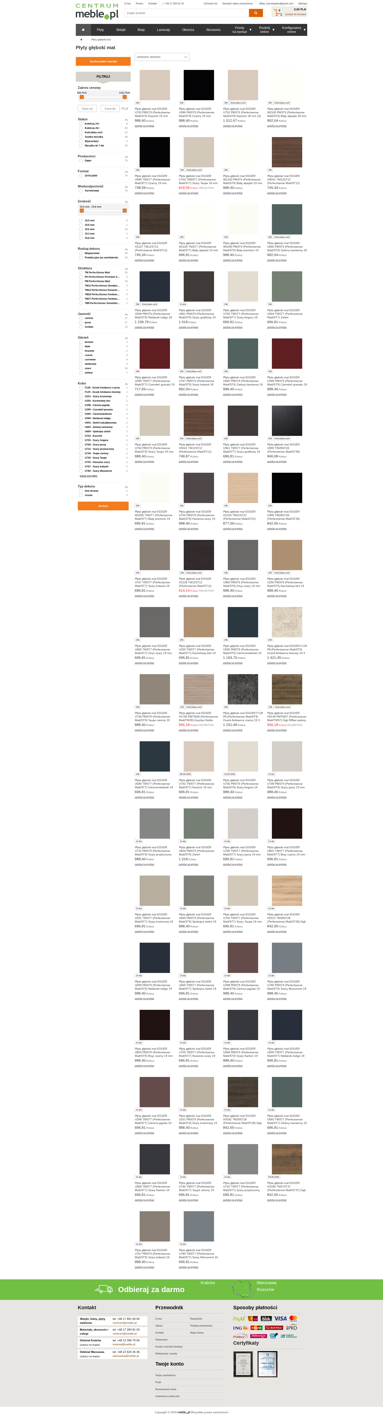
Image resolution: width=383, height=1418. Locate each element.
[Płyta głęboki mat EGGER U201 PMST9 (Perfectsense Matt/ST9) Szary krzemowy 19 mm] (199, 1092)
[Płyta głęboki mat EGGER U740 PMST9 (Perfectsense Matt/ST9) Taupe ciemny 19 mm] (155, 689)
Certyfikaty (246, 1343)
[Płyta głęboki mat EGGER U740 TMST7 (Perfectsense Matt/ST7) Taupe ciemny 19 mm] (199, 1159)
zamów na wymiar (144, 126)
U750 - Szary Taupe (96, 457)
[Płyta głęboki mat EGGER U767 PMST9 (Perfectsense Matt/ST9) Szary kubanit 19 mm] (155, 1226)
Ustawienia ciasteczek (167, 1396)
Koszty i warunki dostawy (169, 1346)
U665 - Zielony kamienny (99, 427)
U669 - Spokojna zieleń (98, 431)
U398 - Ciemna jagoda (97, 405)
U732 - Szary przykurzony (99, 449)
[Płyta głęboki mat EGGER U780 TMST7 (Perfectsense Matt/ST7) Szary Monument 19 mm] (199, 1226)
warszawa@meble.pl (126, 1355)
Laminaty (163, 29)
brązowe (89, 350)
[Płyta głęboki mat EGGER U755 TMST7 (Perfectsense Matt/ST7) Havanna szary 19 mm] (199, 1025)
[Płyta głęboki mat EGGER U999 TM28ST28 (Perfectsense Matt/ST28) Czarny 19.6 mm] (287, 488)
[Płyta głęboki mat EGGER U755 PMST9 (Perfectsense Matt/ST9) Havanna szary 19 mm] (199, 488)
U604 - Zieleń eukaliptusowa (100, 422)
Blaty (141, 29)
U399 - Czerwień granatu (99, 409)
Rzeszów (265, 1289)
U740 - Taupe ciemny (97, 453)
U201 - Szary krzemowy (98, 396)
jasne (88, 322)
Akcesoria (213, 29)
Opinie (159, 1325)
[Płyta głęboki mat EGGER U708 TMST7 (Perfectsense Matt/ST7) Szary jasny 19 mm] (243, 823)
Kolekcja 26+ (92, 128)
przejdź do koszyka (295, 14)
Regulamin (196, 1318)
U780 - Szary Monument (98, 471)
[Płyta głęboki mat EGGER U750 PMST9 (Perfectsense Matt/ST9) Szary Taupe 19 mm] (155, 421)
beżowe (89, 342)
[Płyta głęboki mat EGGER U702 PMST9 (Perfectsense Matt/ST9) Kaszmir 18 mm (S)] (243, 85)
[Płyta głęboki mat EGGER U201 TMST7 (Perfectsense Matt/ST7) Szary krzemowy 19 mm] (155, 891)
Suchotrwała (92, 190)
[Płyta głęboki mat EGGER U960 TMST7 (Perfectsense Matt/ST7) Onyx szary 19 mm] (155, 622)
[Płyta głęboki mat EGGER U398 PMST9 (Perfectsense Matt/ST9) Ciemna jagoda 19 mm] (243, 958)
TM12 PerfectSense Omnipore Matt (104, 285)
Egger (88, 160)
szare (88, 368)
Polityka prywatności (201, 1325)
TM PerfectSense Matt (97, 272)
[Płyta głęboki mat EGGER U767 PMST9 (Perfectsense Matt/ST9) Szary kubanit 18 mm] (199, 353)
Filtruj (103, 506)
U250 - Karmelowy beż (97, 400)
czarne (89, 355)
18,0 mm (90, 220)
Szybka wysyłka (94, 136)
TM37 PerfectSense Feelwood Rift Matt (107, 298)
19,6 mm (90, 238)
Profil (158, 1382)
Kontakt (152, 3)
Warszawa (266, 1282)
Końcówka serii (93, 132)
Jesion (88, 495)
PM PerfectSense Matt (97, 281)
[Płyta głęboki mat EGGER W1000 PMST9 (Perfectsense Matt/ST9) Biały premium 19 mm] (243, 219)
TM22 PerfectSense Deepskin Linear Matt (108, 290)
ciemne (89, 318)
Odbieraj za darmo (151, 1289)
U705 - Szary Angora (96, 440)
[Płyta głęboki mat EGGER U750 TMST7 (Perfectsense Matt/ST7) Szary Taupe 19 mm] (243, 891)
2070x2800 (91, 175)
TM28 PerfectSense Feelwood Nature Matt (108, 294)
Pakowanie (161, 1339)
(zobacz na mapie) (90, 1344)
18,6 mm (90, 225)
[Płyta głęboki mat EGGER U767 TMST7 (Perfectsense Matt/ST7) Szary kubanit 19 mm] (155, 555)
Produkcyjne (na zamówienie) (101, 257)
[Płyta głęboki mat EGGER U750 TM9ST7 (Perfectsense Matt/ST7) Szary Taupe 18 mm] (199, 152)
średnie (89, 327)
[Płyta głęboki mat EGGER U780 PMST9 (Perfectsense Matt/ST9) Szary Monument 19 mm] (287, 958)
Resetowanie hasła (165, 1389)
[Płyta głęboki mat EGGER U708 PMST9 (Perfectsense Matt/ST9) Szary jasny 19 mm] (287, 756)
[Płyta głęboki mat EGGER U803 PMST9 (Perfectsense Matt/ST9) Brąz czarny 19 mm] (155, 1025)
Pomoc (139, 3)
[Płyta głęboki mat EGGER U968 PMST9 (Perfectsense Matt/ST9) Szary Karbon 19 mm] (243, 1025)
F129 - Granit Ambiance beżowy (103, 392)
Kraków (208, 1282)
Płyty (100, 29)
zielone (89, 372)
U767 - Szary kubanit (96, 466)
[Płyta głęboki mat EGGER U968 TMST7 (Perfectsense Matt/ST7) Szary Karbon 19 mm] (155, 1159)
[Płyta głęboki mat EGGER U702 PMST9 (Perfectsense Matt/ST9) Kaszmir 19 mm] (155, 85)
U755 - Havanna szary (97, 462)
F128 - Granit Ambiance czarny (102, 387)
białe (87, 346)
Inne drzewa (91, 490)
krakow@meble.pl (124, 1344)
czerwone (90, 359)
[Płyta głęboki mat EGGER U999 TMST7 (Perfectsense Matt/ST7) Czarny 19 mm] (155, 152)
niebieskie (90, 364)
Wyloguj (302, 3)
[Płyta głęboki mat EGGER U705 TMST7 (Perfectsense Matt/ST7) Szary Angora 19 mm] (243, 286)
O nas (127, 3)
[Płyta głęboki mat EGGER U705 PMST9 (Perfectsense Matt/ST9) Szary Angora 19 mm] (243, 756)
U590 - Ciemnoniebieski (98, 414)
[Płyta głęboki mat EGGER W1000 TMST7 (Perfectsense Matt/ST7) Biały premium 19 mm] (155, 488)
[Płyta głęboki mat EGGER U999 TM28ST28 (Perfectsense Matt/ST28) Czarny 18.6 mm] (287, 421)
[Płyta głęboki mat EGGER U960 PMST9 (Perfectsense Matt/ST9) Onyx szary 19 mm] (243, 555)
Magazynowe (92, 253)
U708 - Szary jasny (95, 444)
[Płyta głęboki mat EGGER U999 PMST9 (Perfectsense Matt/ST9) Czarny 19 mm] (199, 85)
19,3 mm (90, 233)
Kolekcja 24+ (92, 123)
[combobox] (162, 57)
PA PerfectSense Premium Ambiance (106, 277)
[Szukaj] (256, 13)
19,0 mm (90, 229)
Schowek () (210, 3)
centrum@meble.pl (125, 1322)
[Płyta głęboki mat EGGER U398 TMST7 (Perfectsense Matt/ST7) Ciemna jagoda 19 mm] (155, 1092)
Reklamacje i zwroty (166, 1353)
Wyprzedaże (92, 141)
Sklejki (121, 29)
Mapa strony (197, 1332)
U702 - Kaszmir (93, 435)
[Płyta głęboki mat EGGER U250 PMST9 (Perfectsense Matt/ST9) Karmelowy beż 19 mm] (287, 555)
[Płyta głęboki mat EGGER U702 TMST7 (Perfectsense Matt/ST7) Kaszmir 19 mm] (199, 756)
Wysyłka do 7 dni (94, 145)
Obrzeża (188, 29)
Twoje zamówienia (165, 1375)
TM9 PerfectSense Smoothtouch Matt (106, 303)
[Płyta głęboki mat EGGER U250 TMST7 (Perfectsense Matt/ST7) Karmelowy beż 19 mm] (199, 622)
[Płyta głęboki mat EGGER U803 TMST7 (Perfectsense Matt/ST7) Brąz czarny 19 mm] (287, 823)
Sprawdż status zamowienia (237, 3)
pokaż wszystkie (88, 476)
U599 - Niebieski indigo (98, 418)
